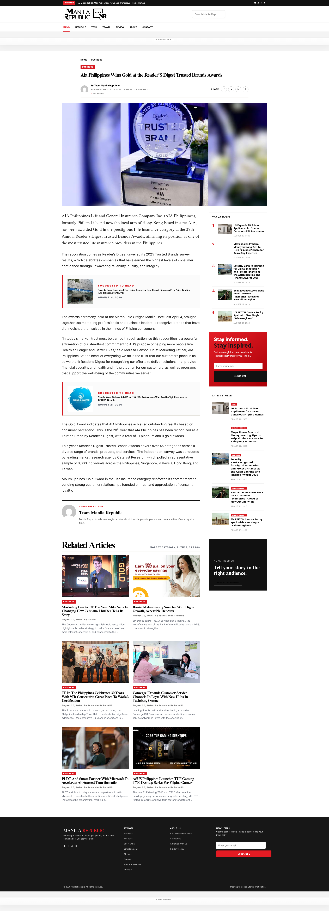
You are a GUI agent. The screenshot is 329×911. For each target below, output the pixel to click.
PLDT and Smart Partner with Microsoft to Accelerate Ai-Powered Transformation (95, 780)
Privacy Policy (177, 849)
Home (66, 27)
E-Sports (128, 838)
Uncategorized (239, 428)
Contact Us (175, 838)
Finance (128, 854)
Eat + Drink (129, 843)
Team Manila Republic (107, 85)
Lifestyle (80, 27)
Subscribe (240, 376)
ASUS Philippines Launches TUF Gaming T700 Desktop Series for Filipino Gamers (163, 780)
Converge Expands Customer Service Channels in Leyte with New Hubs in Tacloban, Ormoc (160, 696)
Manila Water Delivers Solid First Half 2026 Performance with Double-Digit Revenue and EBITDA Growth (142, 398)
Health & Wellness (132, 864)
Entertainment (239, 488)
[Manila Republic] (85, 14)
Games (127, 859)
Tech (94, 27)
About (133, 27)
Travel (106, 27)
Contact (147, 27)
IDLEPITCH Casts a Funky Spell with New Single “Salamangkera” (248, 315)
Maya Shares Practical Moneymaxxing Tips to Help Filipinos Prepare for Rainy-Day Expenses (249, 248)
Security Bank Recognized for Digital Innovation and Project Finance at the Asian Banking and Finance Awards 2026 (144, 291)
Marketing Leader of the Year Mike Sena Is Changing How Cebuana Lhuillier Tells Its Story (95, 610)
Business (96, 60)
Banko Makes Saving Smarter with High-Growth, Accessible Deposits (163, 609)
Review (120, 27)
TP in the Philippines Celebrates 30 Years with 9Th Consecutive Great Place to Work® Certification (95, 696)
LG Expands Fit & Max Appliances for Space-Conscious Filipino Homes (111, 3)
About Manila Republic (181, 833)
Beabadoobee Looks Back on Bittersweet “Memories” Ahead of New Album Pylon (249, 295)
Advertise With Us (227, 582)
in (238, 89)
